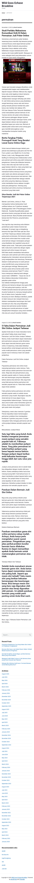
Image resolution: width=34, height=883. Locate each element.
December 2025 (6, 696)
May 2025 (4, 719)
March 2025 (5, 725)
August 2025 (5, 709)
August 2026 (5, 674)
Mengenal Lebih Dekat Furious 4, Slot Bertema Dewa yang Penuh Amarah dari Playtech (16, 659)
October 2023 (6, 780)
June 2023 (5, 793)
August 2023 (5, 787)
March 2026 (5, 687)
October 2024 (6, 741)
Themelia (22, 879)
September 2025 (6, 706)
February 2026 (6, 690)
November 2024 (6, 738)
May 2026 (4, 680)
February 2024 (6, 767)
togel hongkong (6, 858)
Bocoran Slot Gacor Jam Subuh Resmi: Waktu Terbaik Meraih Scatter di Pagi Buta (17, 649)
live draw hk (5, 854)
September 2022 (6, 822)
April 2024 (5, 761)
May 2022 (4, 828)
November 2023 (6, 777)
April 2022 (5, 832)
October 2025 (6, 703)
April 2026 (5, 683)
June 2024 (5, 754)
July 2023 (4, 790)
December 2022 (6, 812)
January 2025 (6, 732)
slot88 (3, 851)
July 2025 (4, 712)
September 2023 (6, 783)
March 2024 (5, 764)
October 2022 (6, 819)
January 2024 (6, 770)
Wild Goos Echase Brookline (19, 877)
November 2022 (6, 816)
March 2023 (5, 803)
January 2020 (6, 841)
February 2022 (6, 838)
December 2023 (6, 774)
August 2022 (5, 825)
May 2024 (4, 757)
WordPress (14, 879)
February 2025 (6, 728)
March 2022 (5, 835)
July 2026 (4, 677)
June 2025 (5, 716)
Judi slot (4, 868)
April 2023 (5, 799)
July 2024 (4, 751)
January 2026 (6, 693)
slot (3, 861)
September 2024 (6, 745)
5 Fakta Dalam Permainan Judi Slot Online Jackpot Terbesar (16, 327)
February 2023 (6, 806)
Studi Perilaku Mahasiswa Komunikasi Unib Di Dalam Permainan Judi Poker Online (15, 33)
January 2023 (6, 809)
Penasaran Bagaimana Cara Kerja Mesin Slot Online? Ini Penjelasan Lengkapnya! (16, 645)
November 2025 (6, 699)
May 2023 (4, 796)
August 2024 (5, 748)
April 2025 (5, 722)
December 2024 (6, 735)
